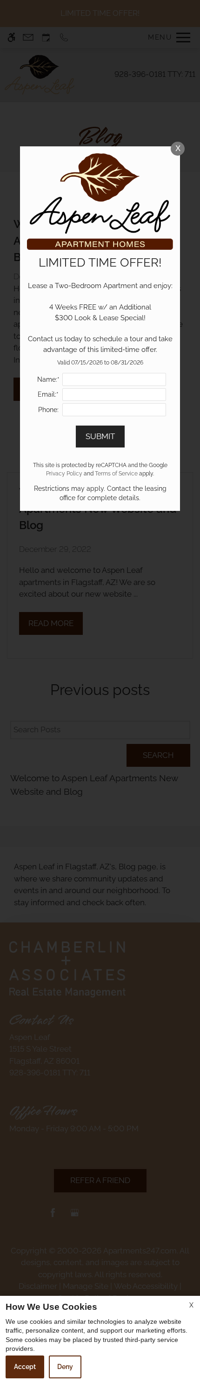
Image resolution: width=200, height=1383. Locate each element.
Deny (65, 1366)
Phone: (48, 409)
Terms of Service (116, 473)
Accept (25, 1366)
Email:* (48, 394)
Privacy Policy (64, 473)
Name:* (48, 379)
